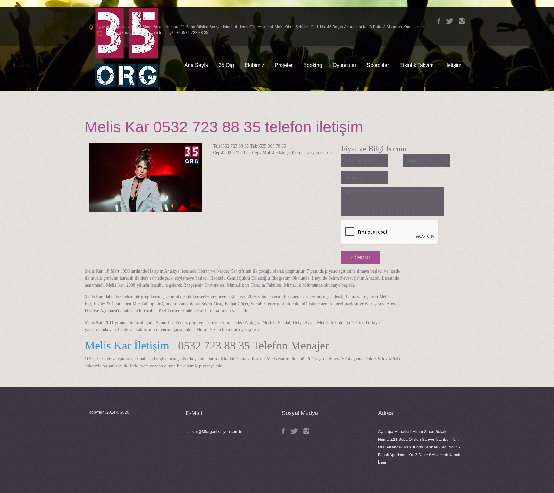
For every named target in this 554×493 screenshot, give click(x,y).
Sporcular (378, 65)
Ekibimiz (254, 65)
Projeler (284, 65)
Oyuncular (344, 65)
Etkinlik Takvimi (417, 65)
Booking (312, 65)
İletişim (453, 65)
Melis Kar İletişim (127, 345)
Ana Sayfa (196, 65)
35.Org (226, 65)
